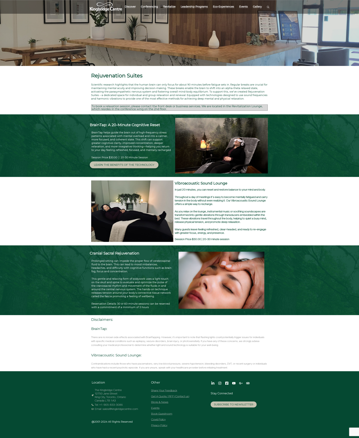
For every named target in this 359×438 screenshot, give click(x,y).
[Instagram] (219, 383)
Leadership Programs (194, 6)
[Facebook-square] (226, 383)
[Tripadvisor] (247, 383)
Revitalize (169, 6)
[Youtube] (233, 383)
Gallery (257, 6)
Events (243, 6)
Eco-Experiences (223, 6)
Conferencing (149, 6)
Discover (130, 6)
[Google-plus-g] (240, 383)
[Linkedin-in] (212, 383)
